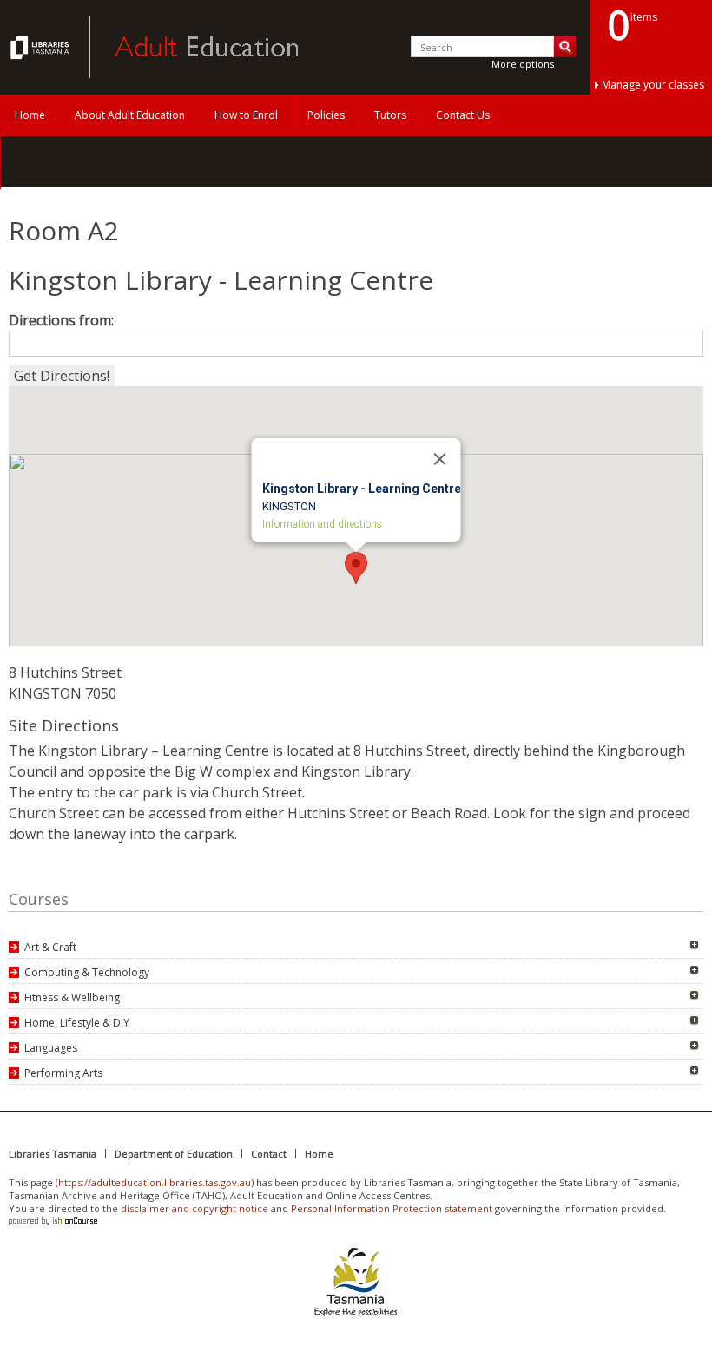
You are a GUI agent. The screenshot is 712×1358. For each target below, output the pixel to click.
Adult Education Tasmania (42, 47)
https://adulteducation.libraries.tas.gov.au (154, 1182)
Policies (326, 115)
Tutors (390, 115)
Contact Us (463, 115)
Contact (269, 1153)
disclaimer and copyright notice (194, 1208)
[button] (356, 568)
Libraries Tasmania (52, 1153)
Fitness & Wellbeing (72, 997)
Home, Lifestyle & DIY (76, 1022)
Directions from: (61, 320)
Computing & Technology (86, 972)
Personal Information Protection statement (391, 1208)
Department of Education (174, 1153)
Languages (50, 1047)
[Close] (440, 459)
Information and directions (322, 524)
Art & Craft (50, 947)
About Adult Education (130, 115)
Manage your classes (653, 84)
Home (30, 115)
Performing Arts (63, 1073)
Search (565, 46)
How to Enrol (246, 115)
